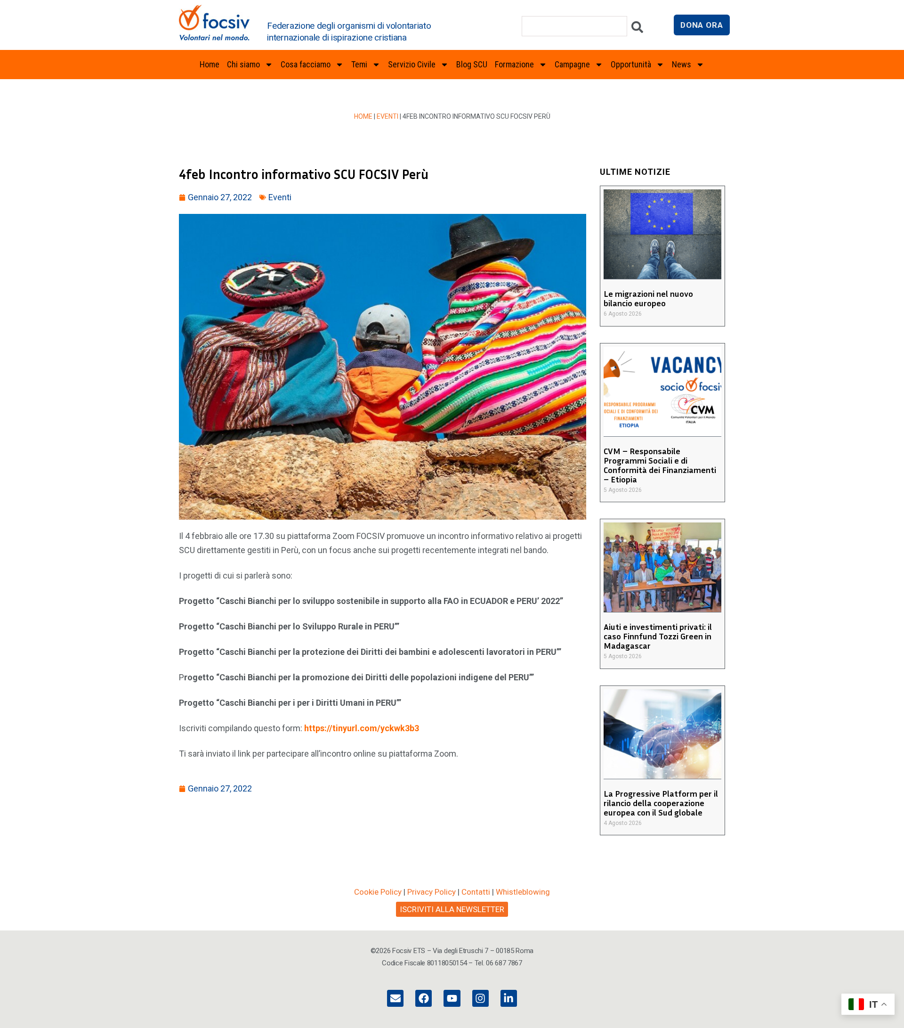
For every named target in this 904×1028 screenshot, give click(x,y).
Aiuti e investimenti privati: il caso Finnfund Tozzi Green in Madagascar (658, 636)
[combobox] (574, 26)
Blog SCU (471, 64)
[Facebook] (423, 998)
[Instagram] (480, 998)
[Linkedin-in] (508, 998)
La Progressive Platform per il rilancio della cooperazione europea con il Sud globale (661, 802)
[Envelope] (395, 998)
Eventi (387, 116)
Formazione (514, 64)
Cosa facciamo (306, 64)
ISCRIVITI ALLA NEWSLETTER (452, 909)
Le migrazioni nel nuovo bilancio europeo (648, 298)
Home (209, 64)
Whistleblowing (523, 892)
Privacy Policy (431, 892)
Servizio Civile (412, 64)
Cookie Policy (378, 892)
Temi (359, 64)
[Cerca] (637, 29)
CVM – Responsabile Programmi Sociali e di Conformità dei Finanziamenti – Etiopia (660, 465)
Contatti (475, 892)
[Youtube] (452, 998)
